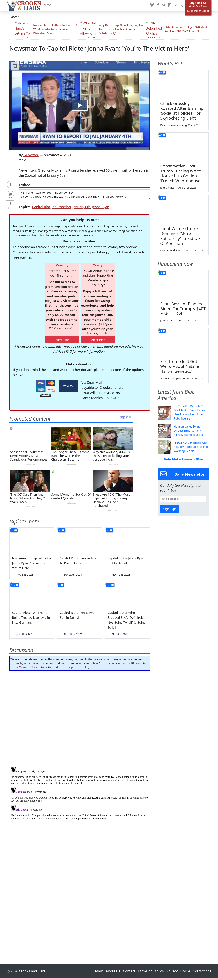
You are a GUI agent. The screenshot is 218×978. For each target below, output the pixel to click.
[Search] (181, 5)
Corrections (202, 971)
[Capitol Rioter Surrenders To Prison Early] (79, 540)
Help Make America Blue (183, 459)
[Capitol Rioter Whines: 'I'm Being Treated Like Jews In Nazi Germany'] (32, 594)
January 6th (81, 206)
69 (160, 72)
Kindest (45, 395)
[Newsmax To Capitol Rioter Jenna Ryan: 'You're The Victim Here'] (32, 540)
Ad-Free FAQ (63, 351)
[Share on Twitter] (10, 194)
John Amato (167, 187)
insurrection (61, 206)
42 (160, 135)
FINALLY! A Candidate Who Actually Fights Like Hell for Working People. (191, 447)
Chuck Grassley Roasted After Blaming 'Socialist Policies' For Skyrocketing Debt (182, 110)
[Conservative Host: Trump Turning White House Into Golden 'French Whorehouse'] (183, 147)
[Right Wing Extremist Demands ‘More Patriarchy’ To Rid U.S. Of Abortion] (183, 209)
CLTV (47, 5)
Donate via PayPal (68, 386)
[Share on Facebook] (10, 184)
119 (13, 584)
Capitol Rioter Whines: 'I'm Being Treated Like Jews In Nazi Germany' (31, 617)
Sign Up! (169, 509)
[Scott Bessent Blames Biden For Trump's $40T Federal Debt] (183, 284)
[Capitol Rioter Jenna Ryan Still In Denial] (127, 540)
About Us (113, 971)
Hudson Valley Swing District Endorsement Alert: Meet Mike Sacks (188, 431)
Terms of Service (29, 667)
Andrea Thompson (171, 378)
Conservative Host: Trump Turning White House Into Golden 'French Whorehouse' (180, 173)
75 (108, 530)
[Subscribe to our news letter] (175, 5)
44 (160, 197)
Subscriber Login (198, 10)
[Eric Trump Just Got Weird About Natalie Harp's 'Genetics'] (183, 342)
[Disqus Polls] (80, 717)
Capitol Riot (41, 206)
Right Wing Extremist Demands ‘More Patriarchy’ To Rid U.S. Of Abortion (181, 236)
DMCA (185, 971)
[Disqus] (79, 807)
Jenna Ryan (100, 206)
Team (99, 971)
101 (109, 584)
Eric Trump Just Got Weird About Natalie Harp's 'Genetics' (179, 366)
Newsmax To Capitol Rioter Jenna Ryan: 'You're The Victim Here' (99, 48)
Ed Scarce (31, 155)
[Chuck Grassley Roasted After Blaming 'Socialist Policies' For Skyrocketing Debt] (183, 84)
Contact (129, 971)
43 (160, 272)
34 (160, 330)
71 (12, 530)
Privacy (172, 971)
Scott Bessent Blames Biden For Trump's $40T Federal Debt (183, 308)
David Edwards (169, 125)
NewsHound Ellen (170, 250)
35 (60, 530)
